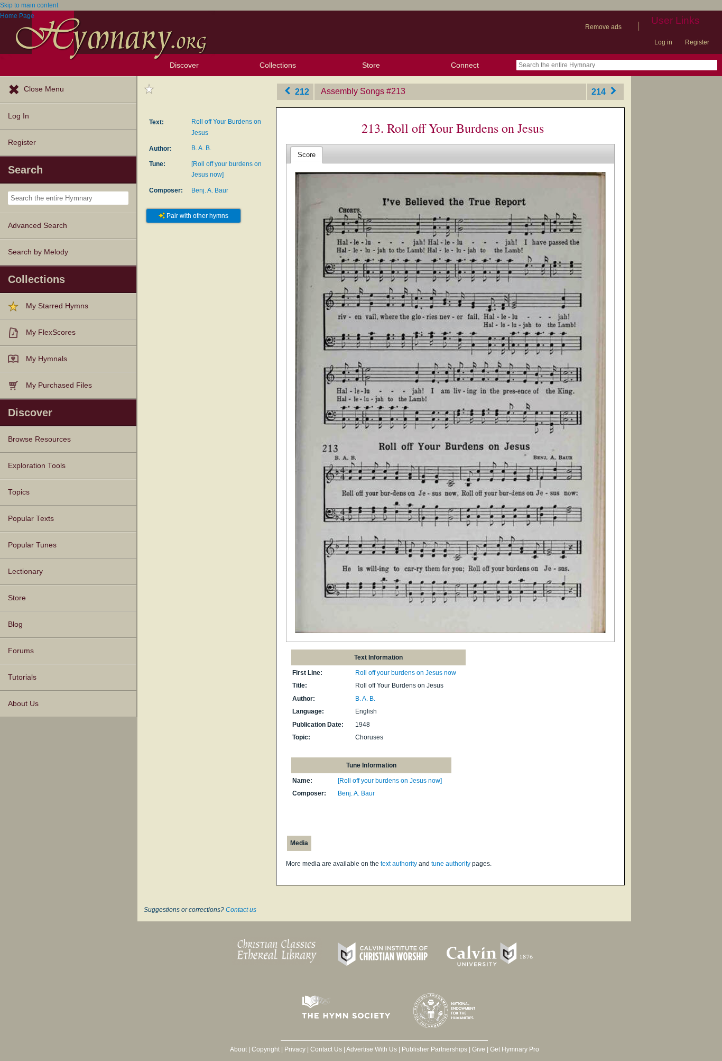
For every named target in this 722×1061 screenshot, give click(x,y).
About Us (23, 704)
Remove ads (603, 27)
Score (307, 155)
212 (301, 91)
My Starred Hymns (57, 306)
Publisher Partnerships (434, 1049)
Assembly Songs (352, 91)
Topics (19, 492)
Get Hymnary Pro (514, 1049)
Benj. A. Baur (209, 190)
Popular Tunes (32, 545)
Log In (18, 116)
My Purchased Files (59, 385)
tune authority (450, 863)
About (238, 1049)
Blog (15, 624)
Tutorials (22, 677)
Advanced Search (37, 226)
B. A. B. (201, 148)
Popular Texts (31, 519)
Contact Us (326, 1049)
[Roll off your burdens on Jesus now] (390, 780)
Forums (21, 651)
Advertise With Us (371, 1049)
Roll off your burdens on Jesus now (405, 672)
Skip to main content (29, 5)
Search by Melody (38, 252)
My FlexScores (51, 332)
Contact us (241, 909)
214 (599, 91)
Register (697, 42)
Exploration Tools (37, 466)
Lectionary (25, 571)
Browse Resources (39, 439)
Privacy (295, 1049)
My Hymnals (46, 359)
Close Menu (44, 89)
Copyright (266, 1049)
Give (478, 1049)
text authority (399, 863)
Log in (663, 42)
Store (371, 65)
